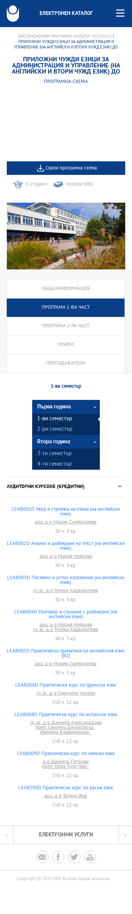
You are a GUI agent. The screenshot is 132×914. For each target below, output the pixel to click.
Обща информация (66, 289)
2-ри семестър (54, 429)
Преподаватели (65, 363)
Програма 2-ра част (65, 326)
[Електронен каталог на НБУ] (13, 13)
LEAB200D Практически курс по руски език (65, 788)
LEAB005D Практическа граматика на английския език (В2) (66, 653)
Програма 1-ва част (66, 307)
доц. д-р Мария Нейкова (66, 556)
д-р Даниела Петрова (66, 762)
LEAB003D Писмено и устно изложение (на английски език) (65, 580)
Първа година (54, 406)
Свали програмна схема (71, 168)
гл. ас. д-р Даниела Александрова (66, 723)
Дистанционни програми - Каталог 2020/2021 (65, 36)
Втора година (53, 441)
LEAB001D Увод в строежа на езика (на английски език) (66, 512)
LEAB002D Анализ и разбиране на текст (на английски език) (66, 546)
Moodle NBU (79, 184)
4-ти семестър (54, 464)
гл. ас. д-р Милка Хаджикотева (65, 591)
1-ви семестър (54, 419)
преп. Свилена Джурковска (66, 728)
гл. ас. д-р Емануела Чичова (66, 693)
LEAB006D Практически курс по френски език (65, 685)
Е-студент (36, 184)
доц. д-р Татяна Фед (65, 796)
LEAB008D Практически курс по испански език (66, 715)
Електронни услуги (66, 834)
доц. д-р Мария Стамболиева (65, 522)
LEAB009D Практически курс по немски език (66, 754)
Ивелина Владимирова (65, 732)
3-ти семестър (54, 454)
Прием (66, 345)
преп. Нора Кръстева (65, 767)
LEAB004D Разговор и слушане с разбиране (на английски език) (65, 615)
